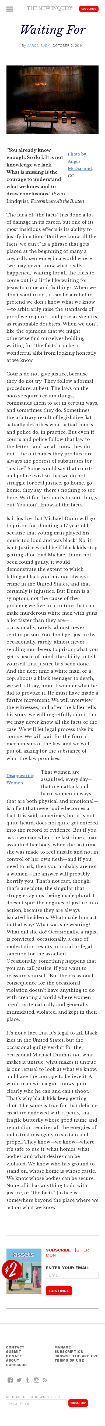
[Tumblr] (27, 1380)
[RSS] (45, 1380)
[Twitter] (19, 1380)
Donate (14, 1356)
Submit (13, 1352)
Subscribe (88, 8)
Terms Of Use (69, 1360)
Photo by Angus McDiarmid (80, 161)
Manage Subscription (69, 1349)
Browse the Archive (76, 1356)
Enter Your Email (67, 1267)
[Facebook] (10, 1380)
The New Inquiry (49, 8)
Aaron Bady (38, 46)
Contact (15, 1347)
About (13, 1360)
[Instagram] (36, 1380)
